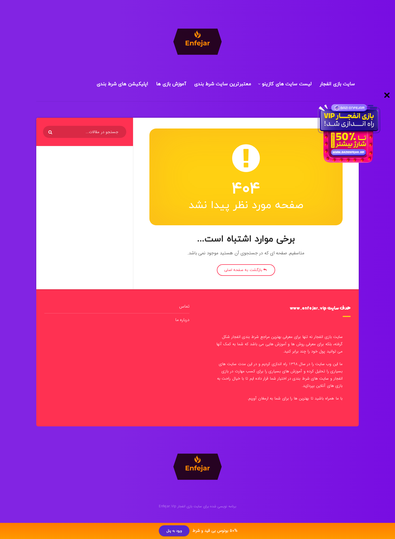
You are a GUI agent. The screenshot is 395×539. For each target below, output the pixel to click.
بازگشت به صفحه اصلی (243, 270)
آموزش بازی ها (171, 84)
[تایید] (50, 132)
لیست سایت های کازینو (286, 84)
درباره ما (182, 319)
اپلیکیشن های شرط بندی (122, 84)
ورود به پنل (174, 531)
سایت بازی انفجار (337, 84)
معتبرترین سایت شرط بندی (222, 84)
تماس (184, 306)
